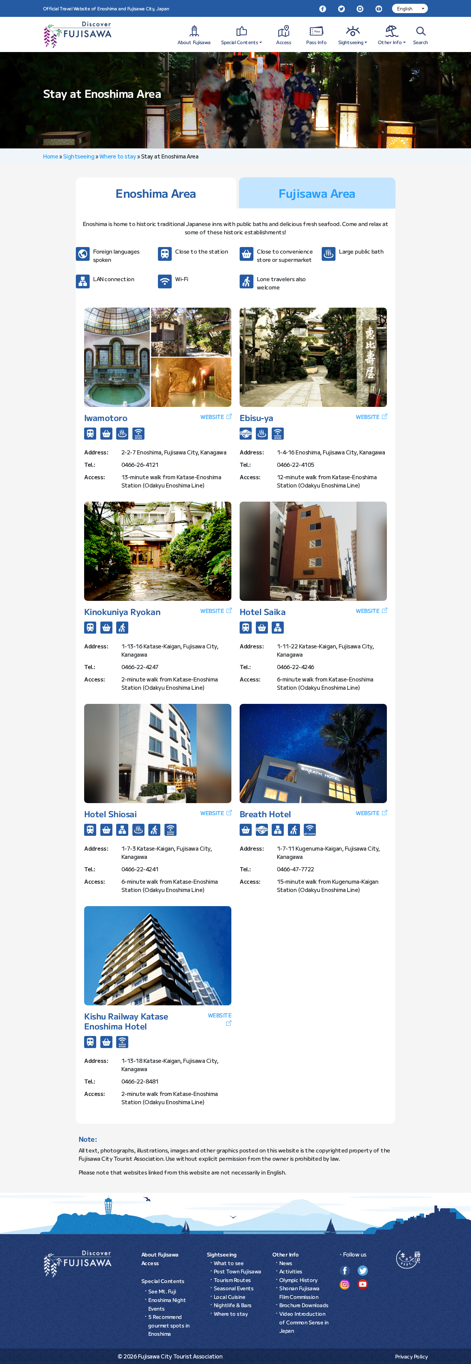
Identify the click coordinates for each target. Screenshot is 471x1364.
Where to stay (117, 156)
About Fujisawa (194, 42)
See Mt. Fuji (162, 1291)
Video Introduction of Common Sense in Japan (304, 1322)
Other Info (390, 42)
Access (284, 42)
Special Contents (239, 42)
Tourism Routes (232, 1279)
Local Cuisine (229, 1296)
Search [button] (420, 42)
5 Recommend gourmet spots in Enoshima (169, 1325)
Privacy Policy (411, 1356)
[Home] (77, 1263)
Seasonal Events (234, 1288)
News (285, 1262)
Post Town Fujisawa (237, 1271)
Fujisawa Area (317, 192)
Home (50, 156)
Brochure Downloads (304, 1305)
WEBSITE (212, 416)
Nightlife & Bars (233, 1305)
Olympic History (298, 1279)
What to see (229, 1262)
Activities (290, 1271)
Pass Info (317, 42)
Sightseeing (350, 42)
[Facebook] (323, 8)
